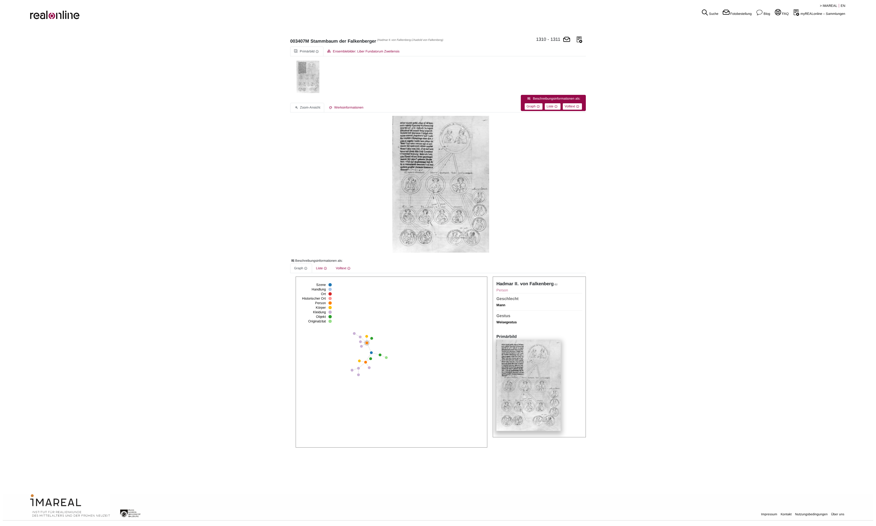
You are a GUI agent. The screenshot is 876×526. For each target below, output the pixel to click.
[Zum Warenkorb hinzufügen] (566, 40)
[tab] (306, 51)
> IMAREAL (828, 6)
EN (843, 6)
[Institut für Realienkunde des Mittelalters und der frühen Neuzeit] (70, 506)
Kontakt (786, 514)
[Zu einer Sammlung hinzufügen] (579, 40)
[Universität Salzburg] (130, 513)
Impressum (769, 514)
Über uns (837, 514)
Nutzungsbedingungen (811, 514)
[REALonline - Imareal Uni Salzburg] (146, 11)
